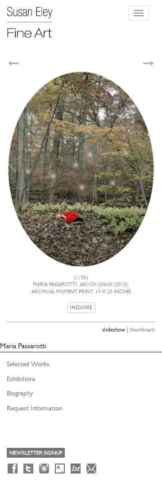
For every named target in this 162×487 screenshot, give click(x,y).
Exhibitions (21, 379)
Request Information (34, 408)
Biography (20, 393)
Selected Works (28, 364)
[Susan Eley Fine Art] (34, 19)
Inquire (81, 307)
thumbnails (142, 329)
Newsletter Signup (35, 453)
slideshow (113, 329)
